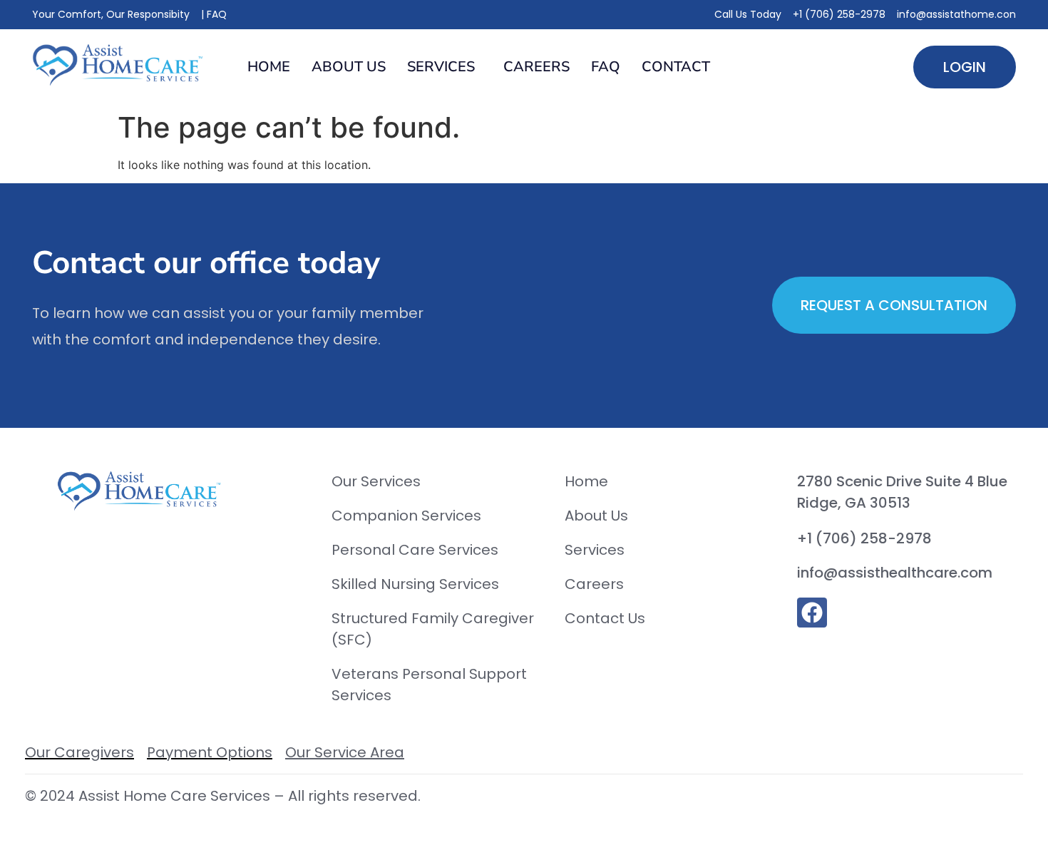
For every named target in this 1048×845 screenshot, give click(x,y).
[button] (444, 67)
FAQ (605, 66)
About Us (349, 66)
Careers (536, 66)
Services (441, 66)
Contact (676, 66)
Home (268, 66)
